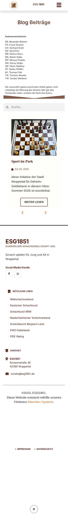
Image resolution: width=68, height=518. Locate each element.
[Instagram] (17, 273)
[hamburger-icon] (58, 5)
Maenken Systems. (41, 402)
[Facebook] (9, 273)
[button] (22, 213)
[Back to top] (34, 509)
